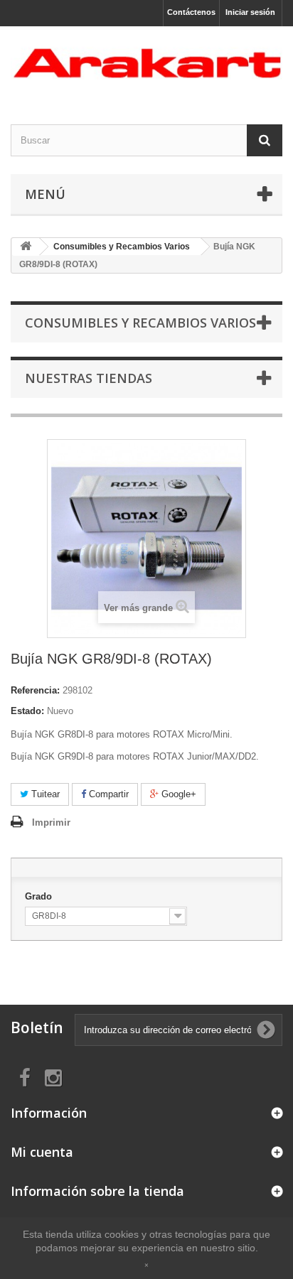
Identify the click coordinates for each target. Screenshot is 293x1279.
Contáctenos (191, 12)
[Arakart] (146, 63)
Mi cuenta (42, 1151)
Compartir (107, 794)
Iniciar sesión (250, 12)
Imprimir (51, 822)
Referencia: (35, 690)
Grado (40, 896)
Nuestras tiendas (88, 378)
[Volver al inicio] (25, 247)
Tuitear (44, 794)
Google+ (177, 794)
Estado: (27, 711)
